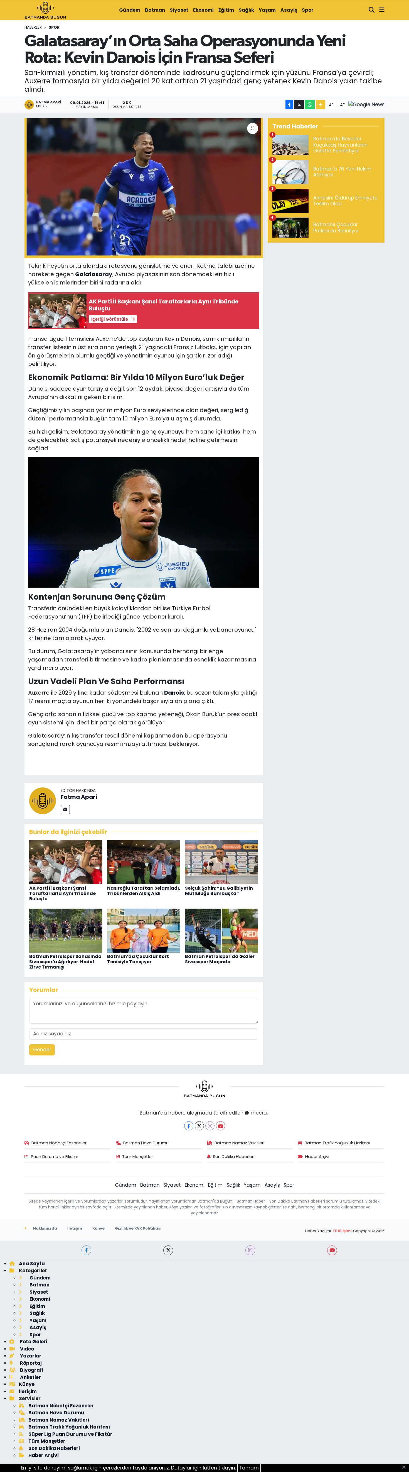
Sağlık (246, 10)
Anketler (30, 1377)
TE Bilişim (341, 1230)
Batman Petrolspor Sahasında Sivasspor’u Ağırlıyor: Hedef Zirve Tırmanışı (65, 961)
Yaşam (267, 10)
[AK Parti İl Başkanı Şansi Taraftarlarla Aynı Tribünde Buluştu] (65, 861)
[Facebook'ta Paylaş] (289, 104)
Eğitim (226, 10)
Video (26, 1349)
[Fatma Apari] (42, 800)
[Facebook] (188, 1125)
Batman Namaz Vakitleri (239, 1143)
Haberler (33, 27)
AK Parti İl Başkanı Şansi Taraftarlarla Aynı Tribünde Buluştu (62, 893)
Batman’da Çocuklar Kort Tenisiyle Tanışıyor (138, 959)
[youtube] (332, 1250)
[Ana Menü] (382, 10)
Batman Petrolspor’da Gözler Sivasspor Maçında (220, 959)
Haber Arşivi (317, 1156)
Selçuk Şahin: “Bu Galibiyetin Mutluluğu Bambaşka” (219, 891)
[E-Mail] (65, 809)
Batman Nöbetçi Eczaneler (59, 1143)
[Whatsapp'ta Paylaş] (310, 104)
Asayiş (288, 10)
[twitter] (168, 1250)
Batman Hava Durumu (146, 1143)
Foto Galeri (33, 1341)
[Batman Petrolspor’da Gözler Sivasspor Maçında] (221, 930)
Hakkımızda (44, 1228)
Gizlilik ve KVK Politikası (138, 1228)
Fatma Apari (79, 797)
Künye (98, 1228)
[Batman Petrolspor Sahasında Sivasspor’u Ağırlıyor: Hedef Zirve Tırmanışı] (65, 930)
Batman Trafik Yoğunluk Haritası (337, 1143)
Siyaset (179, 10)
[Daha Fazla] (320, 104)
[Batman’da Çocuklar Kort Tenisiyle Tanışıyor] (143, 930)
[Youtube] (220, 1125)
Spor (308, 10)
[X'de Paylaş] (299, 104)
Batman (155, 10)
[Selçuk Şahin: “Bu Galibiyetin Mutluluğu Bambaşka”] (221, 861)
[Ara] (371, 10)
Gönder (42, 1049)
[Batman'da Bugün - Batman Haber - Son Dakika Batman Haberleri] (45, 9)
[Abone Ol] (366, 104)
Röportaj (30, 1363)
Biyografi (31, 1370)
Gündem (129, 10)
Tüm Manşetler (137, 1156)
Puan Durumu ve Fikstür (54, 1156)
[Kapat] (405, 1467)
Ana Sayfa (32, 1263)
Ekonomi (203, 10)
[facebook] (86, 1250)
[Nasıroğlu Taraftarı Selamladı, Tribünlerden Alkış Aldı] (143, 861)
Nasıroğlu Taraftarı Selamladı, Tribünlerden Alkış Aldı (143, 891)
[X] (199, 1125)
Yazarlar (30, 1355)
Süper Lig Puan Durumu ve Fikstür (70, 1434)
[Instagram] (210, 1125)
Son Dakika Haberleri (233, 1156)
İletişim (74, 1228)
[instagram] (250, 1250)
